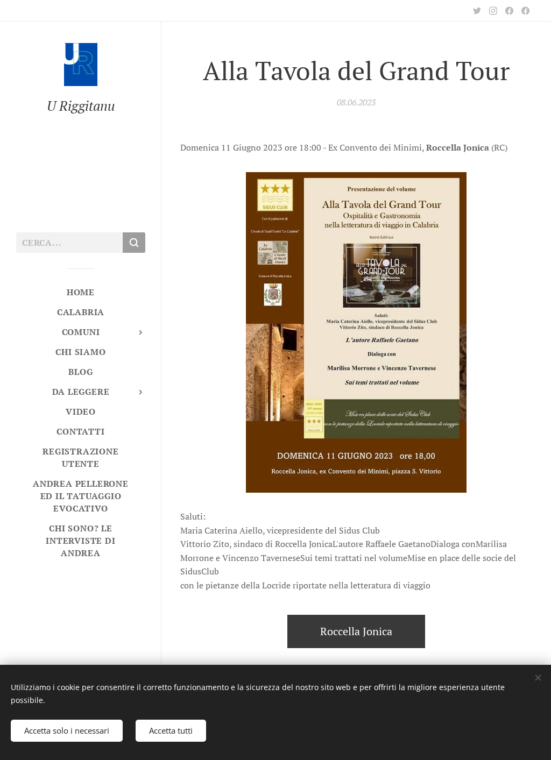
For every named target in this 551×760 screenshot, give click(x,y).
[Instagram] (493, 11)
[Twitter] (477, 11)
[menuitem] (80, 292)
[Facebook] (509, 11)
